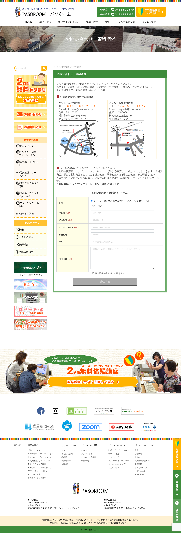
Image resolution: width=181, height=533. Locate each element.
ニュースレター (114, 457)
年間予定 (85, 460)
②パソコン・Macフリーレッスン (26, 154)
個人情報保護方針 (142, 460)
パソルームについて (144, 445)
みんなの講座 (114, 467)
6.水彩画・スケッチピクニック (41, 467)
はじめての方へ (68, 445)
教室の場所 (139, 474)
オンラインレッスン (69, 21)
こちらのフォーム (86, 168)
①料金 (20, 229)
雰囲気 (137, 450)
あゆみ (137, 457)
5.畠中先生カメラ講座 (37, 464)
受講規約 (65, 464)
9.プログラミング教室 (37, 478)
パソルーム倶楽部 (125, 21)
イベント (85, 450)
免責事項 (138, 464)
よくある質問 (149, 21)
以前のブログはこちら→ (118, 450)
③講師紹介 (22, 244)
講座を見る (45, 21)
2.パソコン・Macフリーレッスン (41, 454)
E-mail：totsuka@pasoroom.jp (76, 109)
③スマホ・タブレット (27, 163)
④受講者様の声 (24, 252)
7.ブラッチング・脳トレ (38, 471)
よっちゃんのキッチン (117, 464)
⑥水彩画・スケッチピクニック (27, 195)
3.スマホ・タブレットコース (40, 457)
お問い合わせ (140, 471)
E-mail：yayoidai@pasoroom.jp (126, 109)
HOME (28, 21)
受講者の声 (66, 460)
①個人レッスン (25, 145)
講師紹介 (65, 457)
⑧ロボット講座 (25, 213)
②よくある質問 (24, 237)
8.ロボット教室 (34, 474)
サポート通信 (114, 454)
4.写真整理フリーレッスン (39, 460)
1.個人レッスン (34, 450)
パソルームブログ (116, 445)
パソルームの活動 (89, 445)
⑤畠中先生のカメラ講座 (27, 185)
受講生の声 (92, 21)
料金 (107, 21)
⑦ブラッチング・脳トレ (27, 205)
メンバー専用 (86, 454)
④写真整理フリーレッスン (27, 174)
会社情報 (138, 454)
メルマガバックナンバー (118, 460)
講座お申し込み (141, 467)
